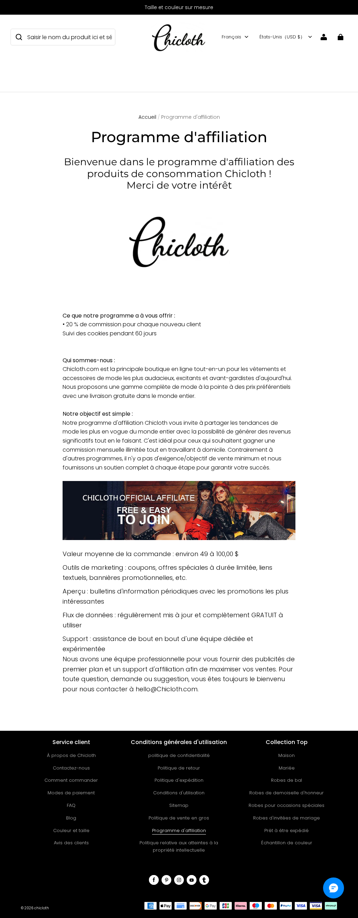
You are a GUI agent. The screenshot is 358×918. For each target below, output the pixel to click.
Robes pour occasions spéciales (286, 805)
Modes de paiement (71, 792)
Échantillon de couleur (286, 842)
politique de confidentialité (179, 755)
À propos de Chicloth (71, 755)
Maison (286, 755)
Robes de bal (286, 780)
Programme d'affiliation (179, 830)
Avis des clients (71, 842)
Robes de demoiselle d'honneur (286, 792)
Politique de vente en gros (179, 818)
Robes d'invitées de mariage (286, 818)
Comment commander (71, 780)
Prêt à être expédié (286, 830)
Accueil (147, 117)
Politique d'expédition (179, 780)
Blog (71, 818)
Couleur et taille (71, 830)
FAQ (71, 805)
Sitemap (178, 805)
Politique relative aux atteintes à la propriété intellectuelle (178, 846)
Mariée (287, 768)
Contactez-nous (71, 768)
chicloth (41, 908)
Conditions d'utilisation (179, 792)
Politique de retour (179, 768)
